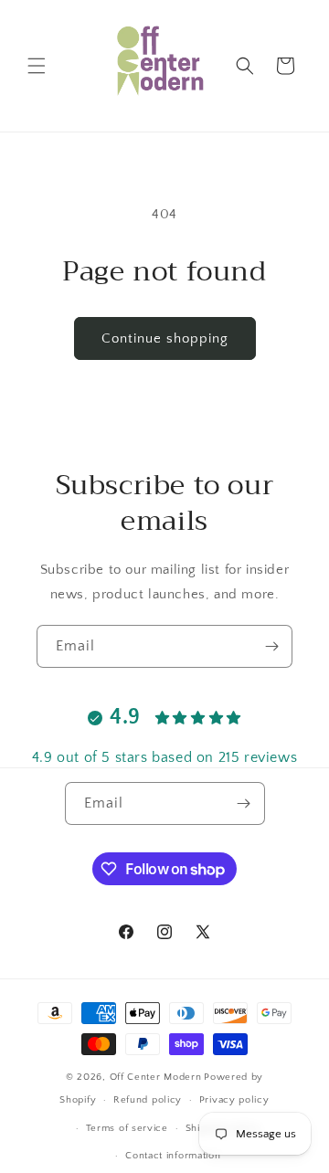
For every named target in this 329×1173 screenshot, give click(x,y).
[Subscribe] (271, 646)
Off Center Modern (156, 1077)
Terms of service (127, 1128)
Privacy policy (234, 1099)
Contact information (172, 1155)
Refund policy (147, 1099)
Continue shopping (164, 338)
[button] (36, 66)
